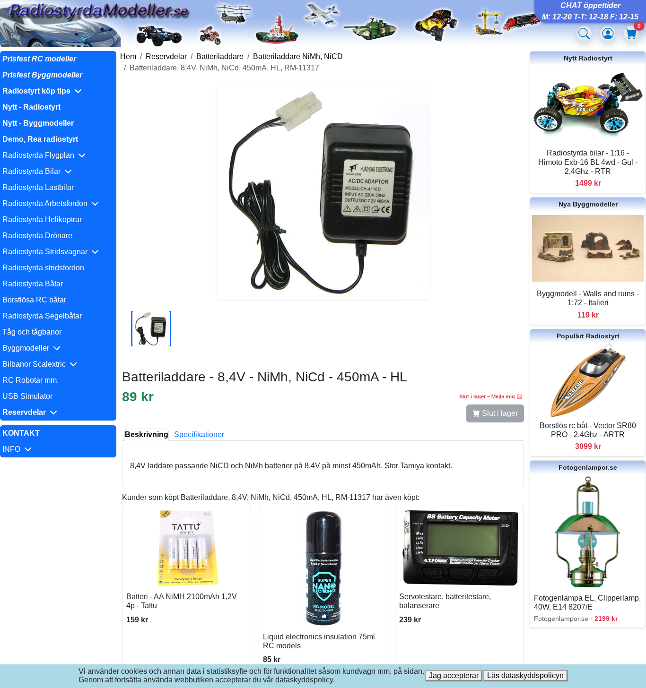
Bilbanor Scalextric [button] (36, 364)
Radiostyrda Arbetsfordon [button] (46, 203)
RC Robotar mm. (30, 380)
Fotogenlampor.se (588, 467)
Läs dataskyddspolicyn (525, 675)
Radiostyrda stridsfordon (43, 268)
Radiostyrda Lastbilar (38, 187)
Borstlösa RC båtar (34, 300)
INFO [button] (13, 449)
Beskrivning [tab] (146, 434)
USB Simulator (27, 396)
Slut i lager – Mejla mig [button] (487, 396)
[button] (58, 91)
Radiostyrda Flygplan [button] (40, 155)
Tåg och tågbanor (31, 332)
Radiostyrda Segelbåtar (42, 316)
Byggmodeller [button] (27, 348)
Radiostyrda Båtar (32, 284)
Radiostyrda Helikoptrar (42, 219)
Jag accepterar (454, 675)
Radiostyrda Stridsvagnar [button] (46, 252)
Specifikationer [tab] (199, 434)
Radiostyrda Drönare (37, 236)
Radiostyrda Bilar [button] (33, 171)
